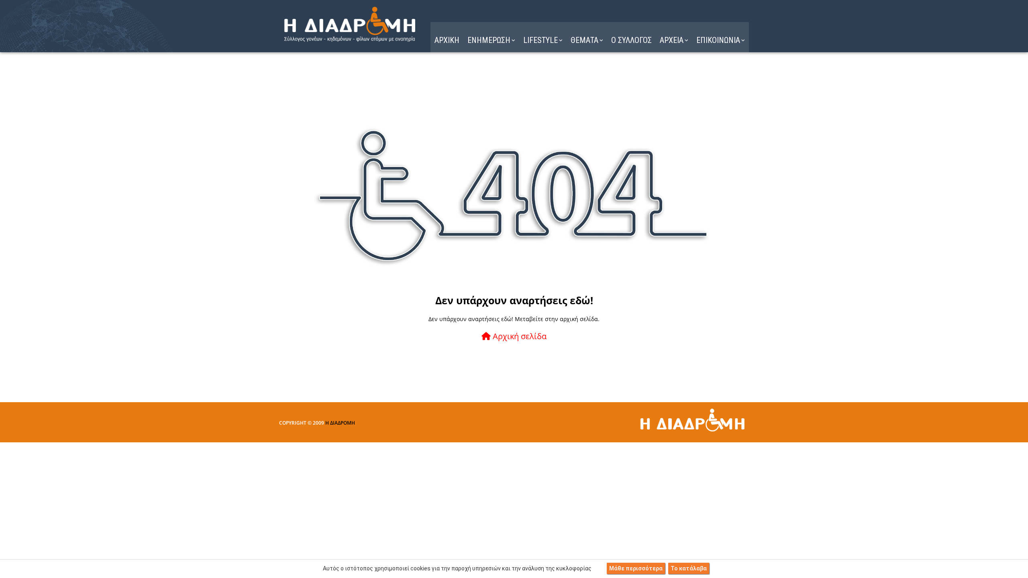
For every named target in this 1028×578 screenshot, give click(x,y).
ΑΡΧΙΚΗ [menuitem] (446, 40)
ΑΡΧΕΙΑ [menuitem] (671, 40)
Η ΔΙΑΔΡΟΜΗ (340, 422)
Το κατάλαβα (689, 568)
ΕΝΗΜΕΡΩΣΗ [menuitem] (488, 40)
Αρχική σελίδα (519, 336)
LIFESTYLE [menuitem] (540, 40)
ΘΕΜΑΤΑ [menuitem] (584, 40)
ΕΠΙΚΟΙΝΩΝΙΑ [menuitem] (718, 40)
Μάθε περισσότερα (636, 568)
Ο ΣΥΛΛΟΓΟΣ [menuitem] (631, 40)
